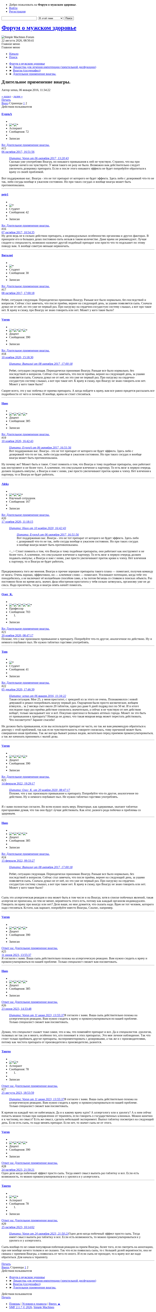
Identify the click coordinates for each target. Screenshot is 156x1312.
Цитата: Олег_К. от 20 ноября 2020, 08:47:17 (39, 790)
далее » (18, 96)
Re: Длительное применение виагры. (26, 145)
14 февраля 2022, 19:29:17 (18, 783)
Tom (4, 651)
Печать (6, 99)
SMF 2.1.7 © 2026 (20, 1307)
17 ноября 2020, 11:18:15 (17, 521)
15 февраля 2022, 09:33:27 (18, 860)
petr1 (5, 194)
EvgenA (7, 114)
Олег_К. (7, 594)
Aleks (5, 484)
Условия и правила (34, 1303)
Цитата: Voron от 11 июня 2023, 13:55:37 (36, 1015)
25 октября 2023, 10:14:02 (18, 1227)
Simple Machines (43, 1307)
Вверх (6, 1267)
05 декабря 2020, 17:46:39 (18, 689)
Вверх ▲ (54, 1303)
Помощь (14, 1303)
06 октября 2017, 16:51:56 (18, 151)
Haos (5, 403)
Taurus (6, 1051)
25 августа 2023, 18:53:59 (18, 1092)
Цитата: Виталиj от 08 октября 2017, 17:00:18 (40, 363)
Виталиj (7, 255)
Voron (6, 319)
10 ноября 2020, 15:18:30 (17, 357)
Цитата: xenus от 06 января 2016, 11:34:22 (37, 696)
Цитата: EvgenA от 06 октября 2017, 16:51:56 (40, 447)
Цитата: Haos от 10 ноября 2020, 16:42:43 (37, 528)
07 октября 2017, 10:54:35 (18, 232)
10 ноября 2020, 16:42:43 (17, 441)
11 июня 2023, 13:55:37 (16, 955)
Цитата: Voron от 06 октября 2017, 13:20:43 (39, 158)
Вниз (5, 103)
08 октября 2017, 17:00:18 (18, 293)
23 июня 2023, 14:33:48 (16, 1008)
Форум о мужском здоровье (39, 27)
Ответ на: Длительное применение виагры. (30, 948)
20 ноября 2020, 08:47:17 (17, 635)
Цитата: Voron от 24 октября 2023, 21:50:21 (39, 1233)
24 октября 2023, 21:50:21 (18, 1169)
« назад (6, 96)
